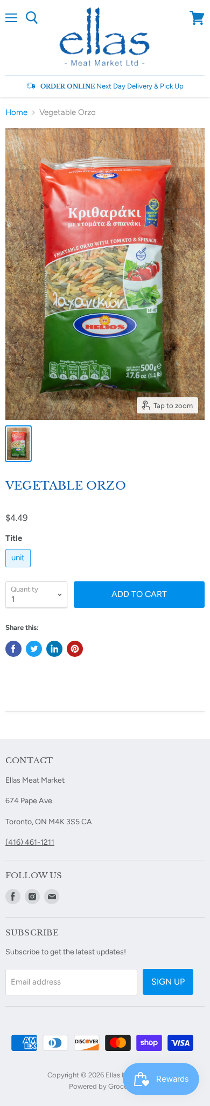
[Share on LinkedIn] (54, 649)
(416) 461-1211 (29, 842)
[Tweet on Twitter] (34, 649)
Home (16, 112)
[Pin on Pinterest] (75, 649)
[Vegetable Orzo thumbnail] (18, 443)
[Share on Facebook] (13, 649)
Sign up (168, 981)
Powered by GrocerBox (105, 1086)
